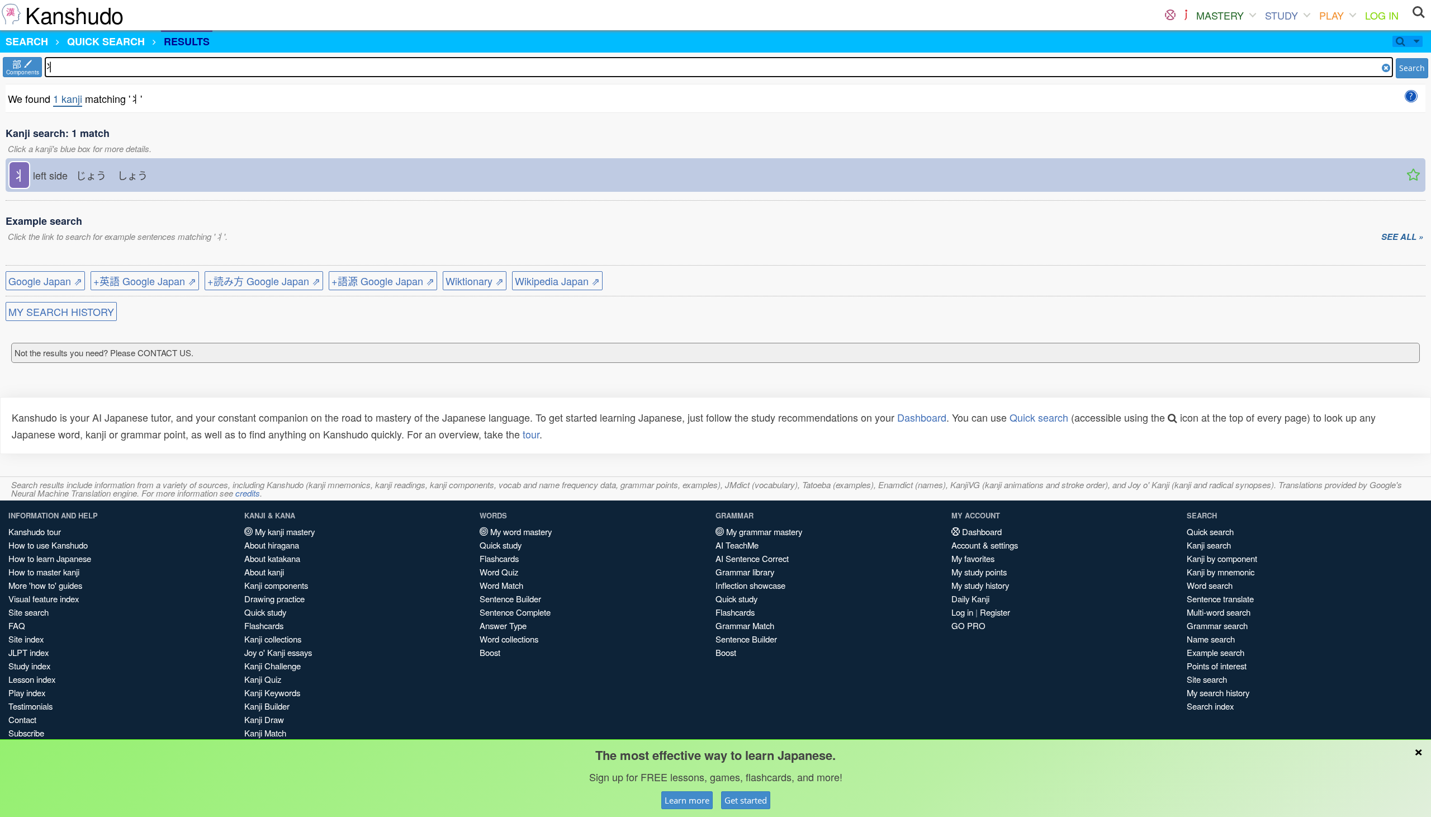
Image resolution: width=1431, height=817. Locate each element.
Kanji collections (272, 639)
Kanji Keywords (272, 692)
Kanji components (276, 585)
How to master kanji (43, 572)
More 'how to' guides (45, 585)
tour (531, 434)
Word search (1210, 585)
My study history (980, 585)
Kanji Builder (267, 706)
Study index (29, 666)
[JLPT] (1186, 15)
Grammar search (1217, 625)
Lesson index (31, 679)
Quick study (265, 612)
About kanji (264, 572)
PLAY (1331, 15)
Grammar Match (745, 625)
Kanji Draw (264, 719)
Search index (1210, 706)
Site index (26, 639)
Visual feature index (43, 599)
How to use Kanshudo (48, 545)
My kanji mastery (284, 531)
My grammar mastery (763, 531)
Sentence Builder (510, 599)
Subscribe (26, 733)
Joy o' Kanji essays (278, 652)
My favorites (972, 558)
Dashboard (921, 417)
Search (1412, 68)
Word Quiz (499, 572)
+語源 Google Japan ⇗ (382, 280)
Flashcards (263, 625)
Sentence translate (1220, 599)
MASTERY (1220, 15)
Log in (962, 612)
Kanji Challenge (272, 666)
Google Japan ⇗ (45, 280)
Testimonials (30, 706)
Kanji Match (265, 733)
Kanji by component (1222, 558)
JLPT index (28, 652)
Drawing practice (274, 599)
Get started (745, 800)
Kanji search (1209, 545)
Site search (28, 612)
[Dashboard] (1170, 15)
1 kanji (67, 98)
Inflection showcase (750, 585)
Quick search (1039, 417)
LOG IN (1382, 15)
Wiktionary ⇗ (475, 280)
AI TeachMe (737, 545)
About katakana (272, 558)
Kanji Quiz (262, 679)
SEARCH (27, 41)
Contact (22, 719)
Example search (1215, 652)
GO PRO (968, 625)
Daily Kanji (970, 599)
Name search (1211, 639)
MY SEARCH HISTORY (61, 311)
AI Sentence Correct (752, 558)
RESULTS (187, 41)
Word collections (509, 639)
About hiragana (271, 545)
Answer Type (503, 625)
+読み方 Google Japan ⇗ (263, 280)
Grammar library (745, 572)
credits (247, 493)
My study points (979, 572)
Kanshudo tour (34, 531)
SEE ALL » (1402, 237)
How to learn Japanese (49, 558)
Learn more (687, 800)
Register (995, 612)
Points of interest (1217, 666)
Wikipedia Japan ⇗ (557, 280)
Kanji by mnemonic (1220, 572)
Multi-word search (1218, 612)
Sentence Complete (515, 612)
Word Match (501, 585)
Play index (26, 692)
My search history (1218, 692)
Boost (490, 652)
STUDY (1281, 15)
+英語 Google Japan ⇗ (144, 280)
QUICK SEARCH (106, 41)
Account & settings (984, 545)
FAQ (16, 625)
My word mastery (520, 531)
